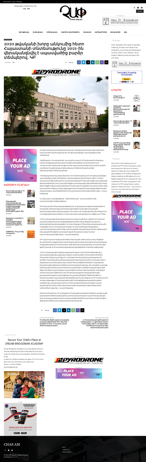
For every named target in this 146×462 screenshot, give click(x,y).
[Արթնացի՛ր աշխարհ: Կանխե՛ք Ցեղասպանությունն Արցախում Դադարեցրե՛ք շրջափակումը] (136, 108)
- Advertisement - (10, 335)
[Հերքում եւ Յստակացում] (136, 98)
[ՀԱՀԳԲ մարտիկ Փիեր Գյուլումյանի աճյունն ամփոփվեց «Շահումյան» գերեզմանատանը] (136, 145)
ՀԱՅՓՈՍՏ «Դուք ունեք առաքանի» (15, 232)
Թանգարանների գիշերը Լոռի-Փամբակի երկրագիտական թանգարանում (122, 133)
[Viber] (102, 62)
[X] (88, 62)
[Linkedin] (93, 62)
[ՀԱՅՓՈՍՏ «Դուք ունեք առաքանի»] (31, 234)
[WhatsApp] (97, 62)
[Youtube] (141, 7)
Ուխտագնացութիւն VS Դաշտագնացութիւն (15, 192)
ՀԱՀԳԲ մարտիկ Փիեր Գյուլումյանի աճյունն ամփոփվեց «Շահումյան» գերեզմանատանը (122, 146)
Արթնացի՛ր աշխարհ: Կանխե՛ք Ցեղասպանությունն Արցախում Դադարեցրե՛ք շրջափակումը (121, 110)
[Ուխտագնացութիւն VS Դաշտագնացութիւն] (31, 193)
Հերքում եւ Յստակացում (119, 97)
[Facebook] (134, 7)
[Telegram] (138, 7)
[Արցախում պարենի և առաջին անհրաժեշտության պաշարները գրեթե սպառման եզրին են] (31, 221)
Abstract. (15, 457)
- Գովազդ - (116, 40)
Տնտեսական (8, 39)
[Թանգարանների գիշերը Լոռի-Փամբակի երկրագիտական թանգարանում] (136, 133)
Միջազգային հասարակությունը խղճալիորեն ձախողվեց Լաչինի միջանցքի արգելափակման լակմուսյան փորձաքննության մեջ (15, 206)
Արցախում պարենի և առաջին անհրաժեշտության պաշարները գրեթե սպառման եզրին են (15, 221)
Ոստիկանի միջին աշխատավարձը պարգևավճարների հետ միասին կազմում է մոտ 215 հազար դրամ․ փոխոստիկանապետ (54, 323)
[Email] (106, 62)
